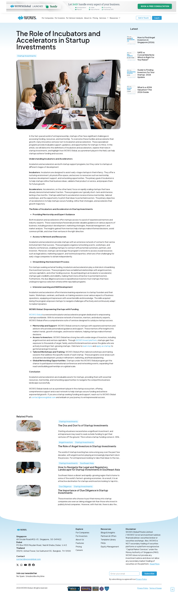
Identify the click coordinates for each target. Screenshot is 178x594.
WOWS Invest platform (86, 340)
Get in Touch (143, 18)
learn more (87, 346)
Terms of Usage (155, 588)
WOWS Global (35, 314)
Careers (79, 550)
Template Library (108, 539)
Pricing (95, 18)
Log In (156, 18)
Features (80, 543)
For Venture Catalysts (74, 18)
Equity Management (110, 546)
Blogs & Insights (108, 532)
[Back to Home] (27, 18)
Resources (114, 18)
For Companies (48, 18)
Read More (154, 564)
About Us (87, 18)
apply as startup (103, 346)
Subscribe (149, 573)
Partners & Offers (108, 536)
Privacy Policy (141, 579)
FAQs (103, 543)
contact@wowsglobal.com (43, 397)
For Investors (60, 18)
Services (102, 18)
